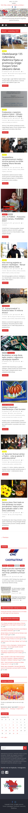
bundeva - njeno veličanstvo (15, 413)
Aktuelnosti (11, 565)
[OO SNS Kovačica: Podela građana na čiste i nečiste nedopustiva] (6, 587)
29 (13, 733)
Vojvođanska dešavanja (11, 618)
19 (2, 730)
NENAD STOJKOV (5, 272)
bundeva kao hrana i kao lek (8, 415)
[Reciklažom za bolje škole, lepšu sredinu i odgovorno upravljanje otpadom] (14, 337)
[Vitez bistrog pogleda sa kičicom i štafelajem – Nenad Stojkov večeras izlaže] (14, 243)
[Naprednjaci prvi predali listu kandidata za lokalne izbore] (6, 596)
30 (17, 733)
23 (17, 730)
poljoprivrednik (10, 318)
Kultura (4, 51)
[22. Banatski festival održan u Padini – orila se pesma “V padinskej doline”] (14, 435)
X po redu (20, 417)
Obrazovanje (11, 353)
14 (9, 728)
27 (6, 733)
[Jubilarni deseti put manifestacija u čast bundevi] (14, 381)
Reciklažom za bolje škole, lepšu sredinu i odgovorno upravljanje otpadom (12, 357)
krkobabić (4, 318)
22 (9, 462)
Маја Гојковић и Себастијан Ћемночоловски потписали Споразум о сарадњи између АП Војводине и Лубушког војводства (13, 658)
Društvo (10, 214)
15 (13, 728)
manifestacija (18, 415)
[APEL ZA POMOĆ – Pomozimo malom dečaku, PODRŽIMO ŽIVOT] (14, 190)
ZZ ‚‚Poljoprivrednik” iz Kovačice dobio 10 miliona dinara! (12, 310)
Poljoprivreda (6, 306)
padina (23, 415)
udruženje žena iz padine (11, 417)
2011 (21, 708)
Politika (22, 565)
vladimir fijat (11, 75)
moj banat (23, 270)
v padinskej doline (17, 464)
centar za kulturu (13, 169)
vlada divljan (9, 171)
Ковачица (20, 707)
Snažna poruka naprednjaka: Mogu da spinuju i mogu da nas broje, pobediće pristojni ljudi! (13, 571)
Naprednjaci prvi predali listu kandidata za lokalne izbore (19, 597)
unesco (3, 516)
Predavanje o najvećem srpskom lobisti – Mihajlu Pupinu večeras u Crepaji (12, 114)
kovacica (22, 316)
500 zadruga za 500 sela (14, 316)
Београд (12, 708)
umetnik (11, 272)
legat (19, 73)
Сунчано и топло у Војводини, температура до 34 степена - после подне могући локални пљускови (13, 646)
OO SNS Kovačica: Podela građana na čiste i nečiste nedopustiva (18, 590)
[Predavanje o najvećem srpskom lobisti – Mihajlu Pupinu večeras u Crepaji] (14, 92)
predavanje (7, 122)
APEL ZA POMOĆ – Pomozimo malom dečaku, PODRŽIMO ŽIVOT (13, 219)
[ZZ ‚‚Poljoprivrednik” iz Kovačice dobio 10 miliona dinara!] (14, 289)
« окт (2, 737)
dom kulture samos (13, 73)
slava (10, 514)
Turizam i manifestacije (8, 404)
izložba (18, 169)
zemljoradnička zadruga (20, 318)
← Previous (4, 537)
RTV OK (5, 675)
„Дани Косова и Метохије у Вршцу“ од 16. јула (13, 641)
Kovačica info (17, 71)
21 (9, 730)
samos (6, 75)
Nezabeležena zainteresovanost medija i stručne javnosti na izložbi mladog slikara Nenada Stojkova (12, 161)
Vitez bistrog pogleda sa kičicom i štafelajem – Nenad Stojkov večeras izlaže (13, 264)
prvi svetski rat (14, 122)
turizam (3, 417)
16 (17, 728)
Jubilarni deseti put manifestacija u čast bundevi (13, 408)
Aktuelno (5, 214)
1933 (7, 708)
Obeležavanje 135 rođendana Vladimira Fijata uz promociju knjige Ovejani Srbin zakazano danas (12, 61)
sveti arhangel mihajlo (17, 514)
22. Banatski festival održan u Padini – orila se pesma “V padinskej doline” (13, 456)
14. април (17, 708)
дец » (6, 737)
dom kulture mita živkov (14, 120)
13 (6, 728)
